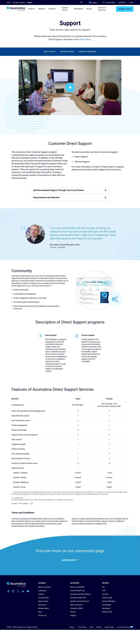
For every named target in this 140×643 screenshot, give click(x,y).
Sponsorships (43, 601)
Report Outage (109, 627)
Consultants (106, 605)
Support (73, 615)
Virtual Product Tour (77, 591)
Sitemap (99, 627)
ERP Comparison (76, 605)
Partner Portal (107, 612)
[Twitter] (18, 591)
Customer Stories (64, 9)
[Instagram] (13, 591)
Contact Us (122, 2)
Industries (41, 9)
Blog (40, 612)
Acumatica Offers (76, 608)
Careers (41, 594)
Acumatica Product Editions (80, 594)
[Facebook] (8, 591)
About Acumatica (44, 587)
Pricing (88, 9)
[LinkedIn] (23, 591)
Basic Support (50, 52)
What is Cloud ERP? (77, 587)
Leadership (42, 591)
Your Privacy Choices (123, 627)
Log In (131, 2)
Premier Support (67, 52)
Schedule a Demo (124, 9)
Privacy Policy (82, 627)
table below (85, 39)
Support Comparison (87, 52)
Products (31, 9)
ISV (103, 587)
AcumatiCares (110, 2)
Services (105, 594)
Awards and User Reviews (79, 601)
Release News (43, 608)
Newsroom (42, 605)
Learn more (68, 559)
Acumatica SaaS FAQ (78, 598)
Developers (106, 608)
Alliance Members (108, 601)
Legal (91, 627)
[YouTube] (28, 591)
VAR (103, 591)
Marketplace (78, 9)
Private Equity (107, 598)
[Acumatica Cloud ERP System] (16, 586)
